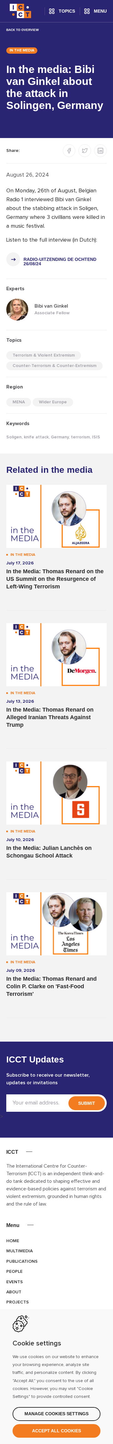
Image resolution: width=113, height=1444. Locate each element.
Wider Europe (53, 402)
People (14, 1271)
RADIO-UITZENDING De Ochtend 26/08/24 (60, 261)
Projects (17, 1302)
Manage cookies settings (56, 1413)
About (13, 1292)
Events (14, 1282)
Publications (22, 1261)
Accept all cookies (56, 1430)
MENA (19, 402)
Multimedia (19, 1251)
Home (12, 1241)
